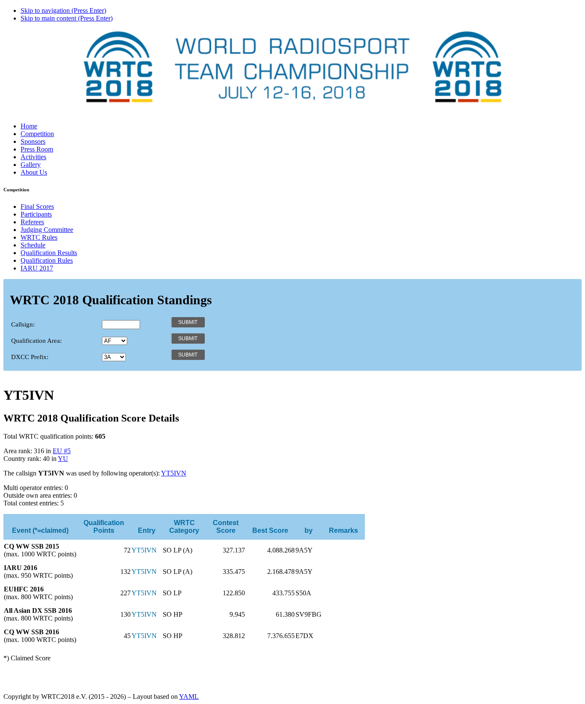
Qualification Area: (36, 340)
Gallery (31, 164)
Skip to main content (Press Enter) (67, 18)
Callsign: (23, 324)
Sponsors (33, 141)
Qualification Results (49, 252)
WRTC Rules (39, 237)
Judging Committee (47, 229)
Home (29, 126)
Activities (33, 156)
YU (63, 458)
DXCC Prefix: (29, 356)
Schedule (33, 245)
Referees (32, 222)
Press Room (37, 149)
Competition (37, 133)
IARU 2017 (37, 268)
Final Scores (37, 206)
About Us (34, 172)
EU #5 (62, 450)
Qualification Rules (47, 260)
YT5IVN (173, 473)
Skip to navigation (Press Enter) (63, 10)
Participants (36, 214)
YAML (189, 696)
